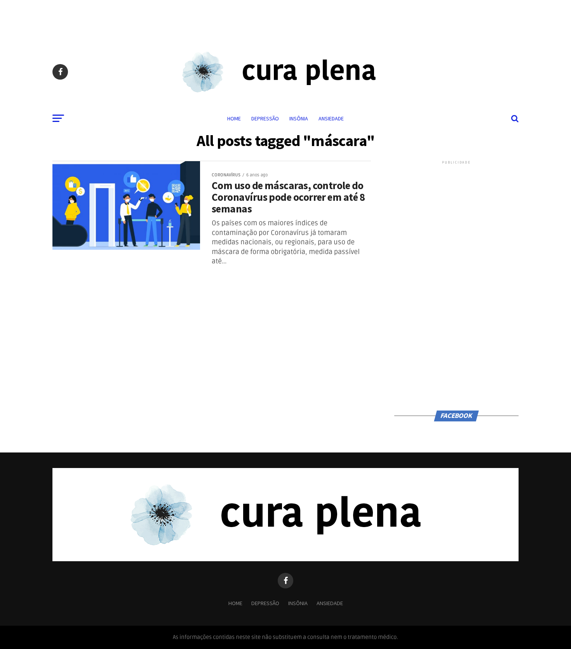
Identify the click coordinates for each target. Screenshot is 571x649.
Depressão (265, 118)
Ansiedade (331, 118)
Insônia (298, 118)
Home (234, 118)
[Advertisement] (285, 17)
